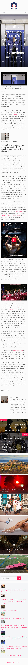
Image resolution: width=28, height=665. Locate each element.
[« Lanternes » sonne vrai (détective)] (3, 607)
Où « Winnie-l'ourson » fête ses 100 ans (11, 655)
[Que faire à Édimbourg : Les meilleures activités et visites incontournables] (14, 473)
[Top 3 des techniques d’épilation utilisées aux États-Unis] (14, 533)
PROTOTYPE (16, 114)
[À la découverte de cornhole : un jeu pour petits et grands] (14, 572)
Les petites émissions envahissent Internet (12, 618)
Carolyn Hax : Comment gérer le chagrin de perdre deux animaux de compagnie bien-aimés (13, 427)
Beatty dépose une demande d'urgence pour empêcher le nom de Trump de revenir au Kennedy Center (14, 627)
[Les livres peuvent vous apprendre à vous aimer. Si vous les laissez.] (3, 587)
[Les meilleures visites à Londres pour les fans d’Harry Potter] (14, 553)
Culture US (6, 390)
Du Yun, (3, 215)
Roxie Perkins (18, 307)
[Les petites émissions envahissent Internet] (3, 615)
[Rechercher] (19, 578)
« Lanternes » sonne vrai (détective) (10, 610)
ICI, (2, 178)
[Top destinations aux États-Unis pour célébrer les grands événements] (14, 514)
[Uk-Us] (14, 5)
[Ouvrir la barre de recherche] (26, 12)
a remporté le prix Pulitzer (14, 215)
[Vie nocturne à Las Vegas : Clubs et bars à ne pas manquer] (14, 492)
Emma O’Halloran (18, 350)
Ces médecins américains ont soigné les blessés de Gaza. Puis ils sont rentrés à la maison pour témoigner (13, 601)
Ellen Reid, (11, 309)
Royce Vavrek (18, 211)
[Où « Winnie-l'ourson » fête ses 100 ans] (3, 652)
